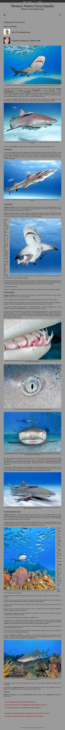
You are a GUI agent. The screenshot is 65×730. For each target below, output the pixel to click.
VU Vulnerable (50, 687)
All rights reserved (41, 727)
